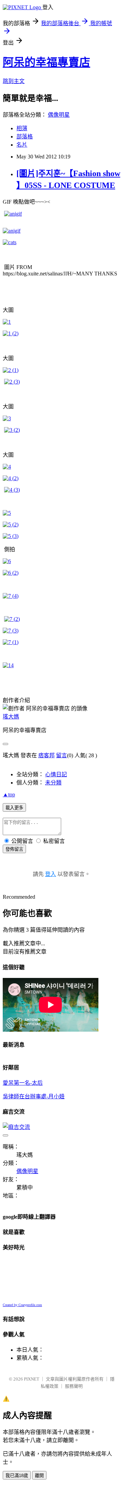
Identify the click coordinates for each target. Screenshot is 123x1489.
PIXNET (31, 1379)
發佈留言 (14, 849)
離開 (39, 1475)
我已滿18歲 (16, 1475)
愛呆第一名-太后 (23, 1083)
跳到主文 (14, 81)
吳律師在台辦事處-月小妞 (34, 1096)
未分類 (53, 782)
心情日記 (56, 774)
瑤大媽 (11, 717)
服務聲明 (74, 1386)
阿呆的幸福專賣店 (46, 62)
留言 (61, 755)
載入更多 (14, 807)
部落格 (24, 136)
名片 (21, 145)
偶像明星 (59, 115)
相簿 (21, 128)
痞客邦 (46, 755)
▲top (9, 794)
